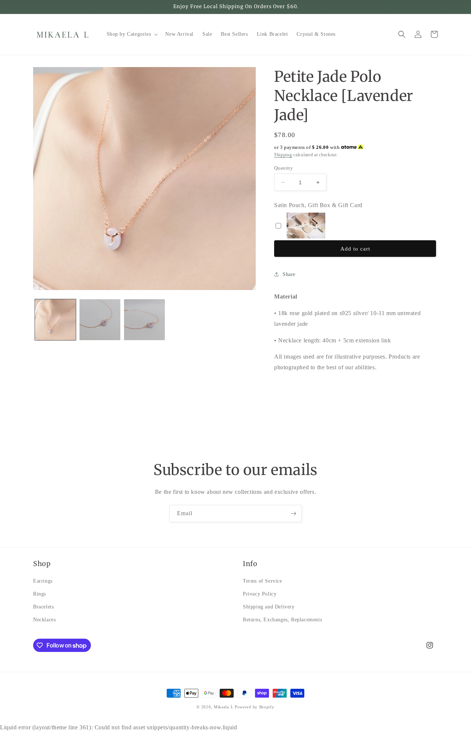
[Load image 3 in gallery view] (144, 319)
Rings (39, 593)
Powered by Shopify (255, 707)
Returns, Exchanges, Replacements (282, 619)
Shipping (283, 154)
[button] (131, 34)
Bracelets (43, 607)
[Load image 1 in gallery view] (55, 319)
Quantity (283, 168)
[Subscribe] (293, 513)
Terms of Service (262, 580)
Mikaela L (223, 707)
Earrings (43, 580)
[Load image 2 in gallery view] (99, 319)
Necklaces (44, 619)
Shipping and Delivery (269, 607)
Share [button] (289, 274)
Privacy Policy (259, 593)
